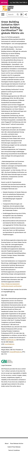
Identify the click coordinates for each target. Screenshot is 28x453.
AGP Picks (4, 2)
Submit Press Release (14, 447)
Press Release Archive (16, 443)
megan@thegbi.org (15, 352)
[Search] (18, 14)
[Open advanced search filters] (21, 14)
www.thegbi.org (9, 344)
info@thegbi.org (11, 339)
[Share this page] (26, 14)
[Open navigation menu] (2, 14)
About (6, 443)
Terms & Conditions (14, 450)
